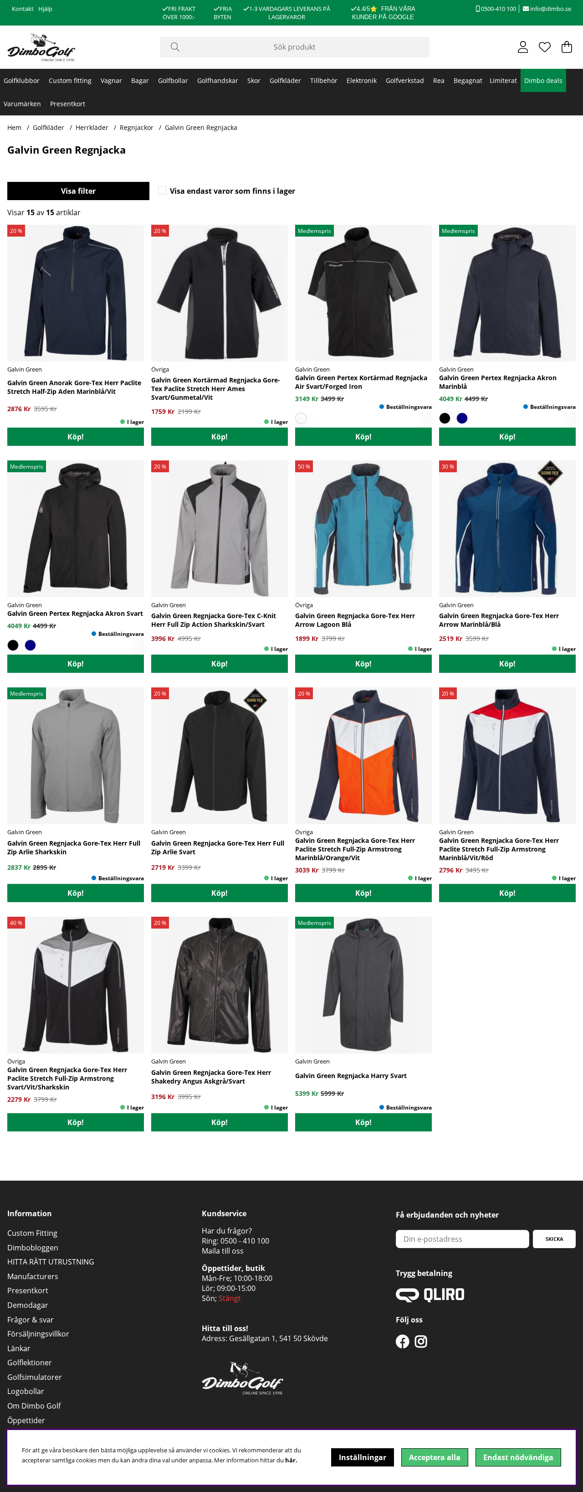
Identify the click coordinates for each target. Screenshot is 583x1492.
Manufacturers (32, 1276)
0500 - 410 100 (244, 1241)
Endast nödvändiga (518, 1457)
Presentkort (67, 103)
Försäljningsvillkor (38, 1334)
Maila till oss (223, 1251)
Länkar (19, 1348)
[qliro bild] (430, 1300)
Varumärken (22, 103)
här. (291, 1460)
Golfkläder (285, 80)
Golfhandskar (217, 80)
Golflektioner (29, 1363)
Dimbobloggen (32, 1248)
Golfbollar (173, 80)
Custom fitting (70, 80)
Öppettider (26, 1420)
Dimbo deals (543, 80)
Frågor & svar (30, 1320)
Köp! (75, 437)
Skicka (554, 1238)
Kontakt (23, 9)
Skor (254, 80)
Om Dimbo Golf (34, 1406)
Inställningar (362, 1457)
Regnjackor (136, 127)
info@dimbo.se (550, 9)
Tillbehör (324, 80)
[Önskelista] (544, 47)
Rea (439, 80)
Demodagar (27, 1305)
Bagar (140, 80)
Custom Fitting (32, 1233)
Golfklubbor (22, 80)
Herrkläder (92, 127)
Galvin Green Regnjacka (201, 127)
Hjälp (45, 9)
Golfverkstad (405, 80)
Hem (14, 127)
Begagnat (468, 80)
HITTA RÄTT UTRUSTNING (50, 1262)
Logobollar (25, 1391)
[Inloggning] (523, 47)
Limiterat (503, 80)
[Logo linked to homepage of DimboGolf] (41, 47)
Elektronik (362, 80)
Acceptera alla (434, 1457)
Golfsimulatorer (34, 1377)
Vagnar (111, 80)
